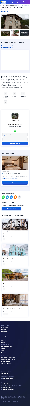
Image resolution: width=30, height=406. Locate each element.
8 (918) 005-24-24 (8, 387)
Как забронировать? (6, 346)
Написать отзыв (11, 208)
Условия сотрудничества (8, 359)
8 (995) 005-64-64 (8, 389)
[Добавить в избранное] (26, 16)
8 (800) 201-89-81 (8, 383)
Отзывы (3, 348)
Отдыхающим (5, 344)
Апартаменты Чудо (9, 233)
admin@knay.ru (8, 378)
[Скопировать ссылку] (19, 197)
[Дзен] (5, 373)
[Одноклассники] (15, 197)
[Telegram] (7, 197)
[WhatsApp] (3, 197)
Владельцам (5, 355)
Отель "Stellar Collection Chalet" (13, 309)
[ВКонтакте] (11, 197)
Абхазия (3, 340)
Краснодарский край (7, 336)
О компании (4, 327)
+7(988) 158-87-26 (15, 126)
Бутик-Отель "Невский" (10, 259)
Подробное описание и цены (10, 178)
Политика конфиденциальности (9, 401)
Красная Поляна (10, 5)
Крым (2, 338)
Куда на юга (5, 325)
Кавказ (3, 342)
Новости (3, 329)
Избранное (4, 352)
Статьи (3, 350)
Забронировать (15, 143)
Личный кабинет (5, 361)
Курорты (4, 334)
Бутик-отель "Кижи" (9, 284)
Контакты (4, 331)
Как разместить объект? (8, 357)
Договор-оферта (6, 363)
